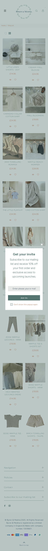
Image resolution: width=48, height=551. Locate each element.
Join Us (24, 298)
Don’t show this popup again (26, 304)
